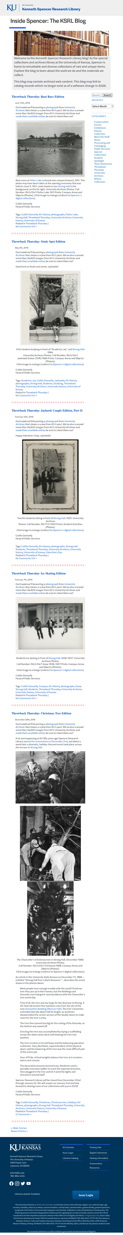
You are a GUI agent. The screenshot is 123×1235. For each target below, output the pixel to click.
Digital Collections (98, 1152)
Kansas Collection (99, 132)
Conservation (101, 121)
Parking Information (99, 1157)
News (97, 139)
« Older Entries (19, 1128)
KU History (44, 214)
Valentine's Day (54, 552)
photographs (58, 214)
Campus (43, 686)
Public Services (102, 148)
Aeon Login (68, 1152)
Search (107, 95)
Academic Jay (28, 380)
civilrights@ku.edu (91, 1215)
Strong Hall (64, 186)
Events (97, 124)
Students (47, 383)
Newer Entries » (19, 1131)
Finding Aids (95, 1147)
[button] (85, 1195)
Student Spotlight (99, 159)
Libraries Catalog (70, 1157)
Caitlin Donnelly (29, 214)
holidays (72, 1102)
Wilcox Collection (99, 180)
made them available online (30, 116)
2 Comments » (24, 1114)
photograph (52, 107)
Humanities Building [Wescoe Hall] (43, 1008)
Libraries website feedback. (27, 1193)
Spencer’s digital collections (68, 364)
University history (57, 386)
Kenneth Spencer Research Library (51, 8)
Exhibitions (100, 127)
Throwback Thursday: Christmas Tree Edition (41, 713)
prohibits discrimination (44, 1204)
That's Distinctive (103, 163)
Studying (58, 383)
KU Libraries (27, 5)
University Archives (61, 217)
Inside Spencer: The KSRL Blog (48, 20)
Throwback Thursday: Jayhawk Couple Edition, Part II (47, 410)
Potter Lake (36, 180)
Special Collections (100, 153)
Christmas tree (59, 1102)
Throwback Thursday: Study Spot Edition (38, 241)
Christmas (44, 1102)
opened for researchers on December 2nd (45, 741)
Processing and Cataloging (102, 144)
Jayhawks (59, 380)
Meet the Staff (101, 136)
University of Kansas (34, 220)
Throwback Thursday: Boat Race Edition (38, 96)
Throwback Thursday (39, 217)
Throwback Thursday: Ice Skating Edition (39, 573)
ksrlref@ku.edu (17, 1172)
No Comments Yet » (26, 226)
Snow (78, 686)
